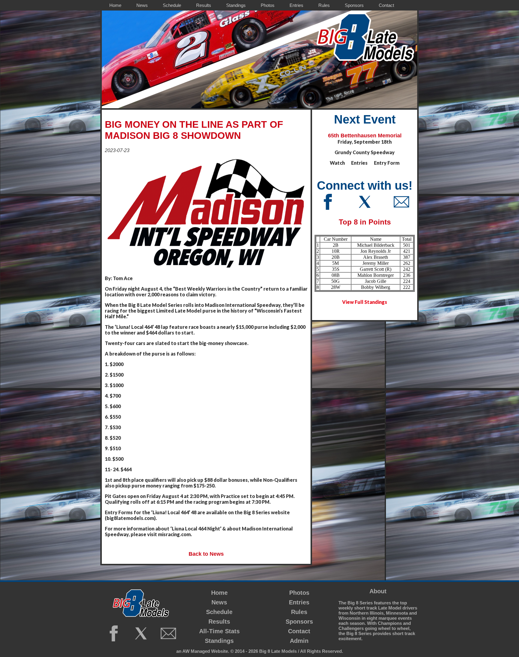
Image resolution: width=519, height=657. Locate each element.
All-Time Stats (219, 631)
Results (219, 621)
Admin (299, 640)
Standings (219, 640)
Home (219, 592)
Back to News (206, 554)
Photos (299, 592)
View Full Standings (364, 302)
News (219, 602)
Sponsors (299, 621)
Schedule (219, 612)
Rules (299, 612)
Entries (299, 602)
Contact (299, 631)
